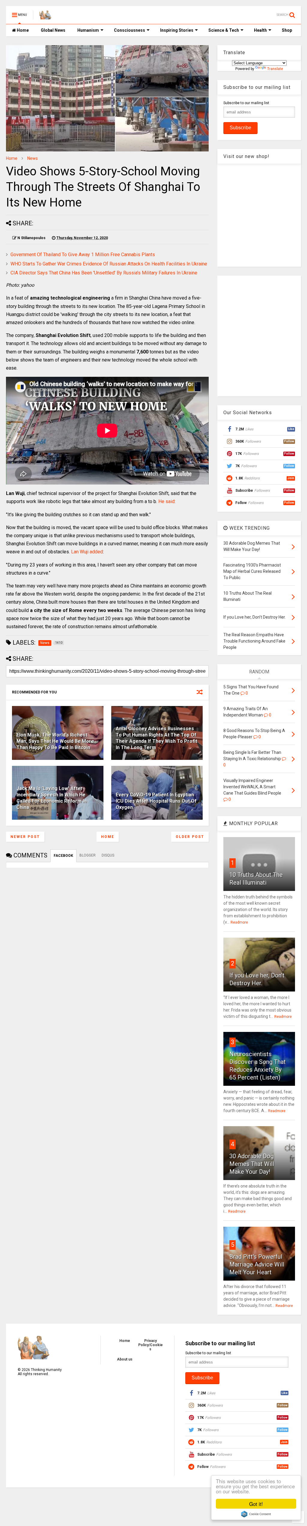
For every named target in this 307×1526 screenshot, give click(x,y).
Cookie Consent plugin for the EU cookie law (256, 1514)
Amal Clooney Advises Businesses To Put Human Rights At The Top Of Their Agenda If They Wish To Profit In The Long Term (156, 738)
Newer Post (25, 837)
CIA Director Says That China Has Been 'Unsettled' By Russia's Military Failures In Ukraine (103, 273)
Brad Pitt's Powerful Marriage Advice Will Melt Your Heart (256, 1264)
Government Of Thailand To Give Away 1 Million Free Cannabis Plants (82, 254)
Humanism (88, 30)
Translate (275, 69)
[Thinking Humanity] (45, 16)
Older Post (190, 837)
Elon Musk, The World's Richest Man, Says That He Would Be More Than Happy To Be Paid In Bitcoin (55, 741)
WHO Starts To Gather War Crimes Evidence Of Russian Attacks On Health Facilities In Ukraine (108, 264)
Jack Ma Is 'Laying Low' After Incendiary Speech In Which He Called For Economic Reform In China (51, 798)
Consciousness (129, 30)
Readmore (239, 922)
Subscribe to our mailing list (246, 103)
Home (22, 30)
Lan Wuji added (87, 552)
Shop (287, 30)
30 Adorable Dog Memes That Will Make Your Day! (251, 1164)
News (32, 158)
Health (260, 30)
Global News (53, 30)
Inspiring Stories (176, 30)
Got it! (256, 1503)
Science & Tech (223, 30)
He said (166, 501)
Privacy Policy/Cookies (150, 1345)
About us (125, 1359)
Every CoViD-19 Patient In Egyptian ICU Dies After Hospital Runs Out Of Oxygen (156, 801)
